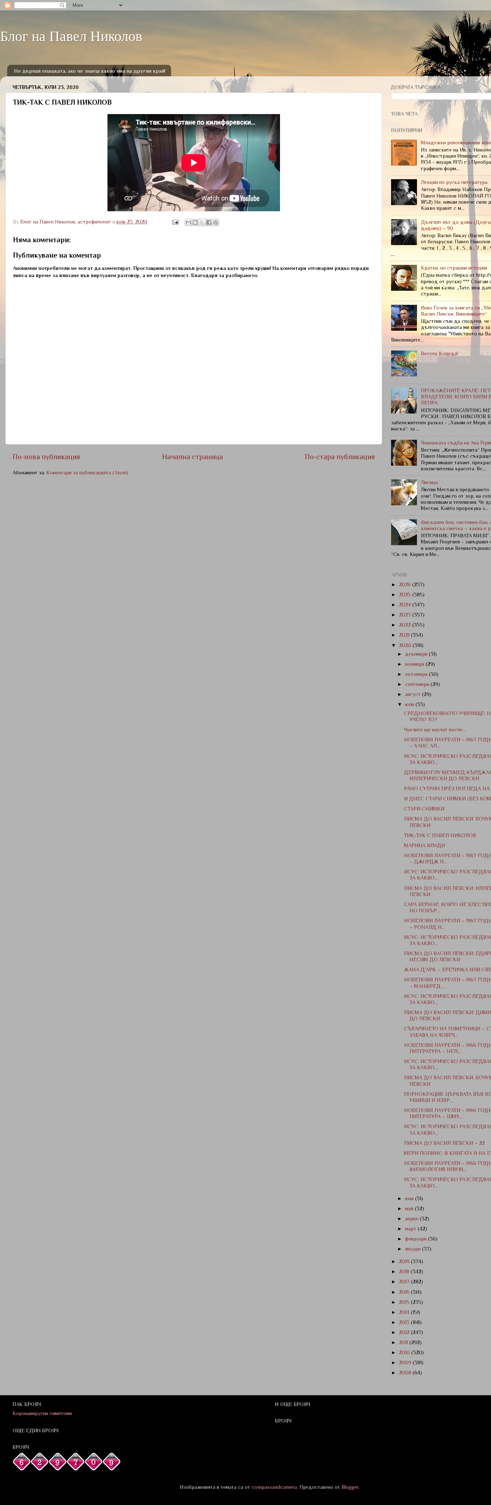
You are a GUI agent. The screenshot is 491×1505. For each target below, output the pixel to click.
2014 (405, 1312)
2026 (405, 584)
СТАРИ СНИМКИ (424, 809)
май (410, 1208)
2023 (405, 615)
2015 (405, 1302)
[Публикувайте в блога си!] (195, 222)
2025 (405, 594)
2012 (405, 1332)
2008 (406, 1372)
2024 (405, 604)
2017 (405, 1281)
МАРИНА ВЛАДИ (424, 845)
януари (413, 1249)
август (413, 694)
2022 (405, 625)
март (411, 1228)
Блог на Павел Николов (71, 35)
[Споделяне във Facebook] (208, 222)
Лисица (429, 482)
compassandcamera (274, 1487)
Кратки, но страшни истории (454, 268)
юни (410, 1198)
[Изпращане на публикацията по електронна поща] (175, 222)
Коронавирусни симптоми (42, 1413)
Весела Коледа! (439, 353)
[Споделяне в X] (202, 222)
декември (417, 654)
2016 (405, 1292)
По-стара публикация (340, 457)
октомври (417, 674)
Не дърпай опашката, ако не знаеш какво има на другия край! (89, 71)
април (412, 1218)
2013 (405, 1322)
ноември (415, 664)
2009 (406, 1362)
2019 (405, 1261)
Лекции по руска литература (454, 182)
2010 (405, 1352)
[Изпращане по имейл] (188, 222)
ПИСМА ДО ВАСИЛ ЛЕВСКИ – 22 (444, 1143)
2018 (405, 1271)
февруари (416, 1239)
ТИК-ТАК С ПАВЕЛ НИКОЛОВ (440, 835)
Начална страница (192, 457)
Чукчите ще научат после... (435, 729)
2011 (404, 1342)
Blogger (349, 1487)
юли (410, 704)
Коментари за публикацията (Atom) (87, 472)
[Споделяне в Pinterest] (215, 222)
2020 (406, 645)
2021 (405, 635)
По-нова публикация (46, 457)
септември (418, 684)
